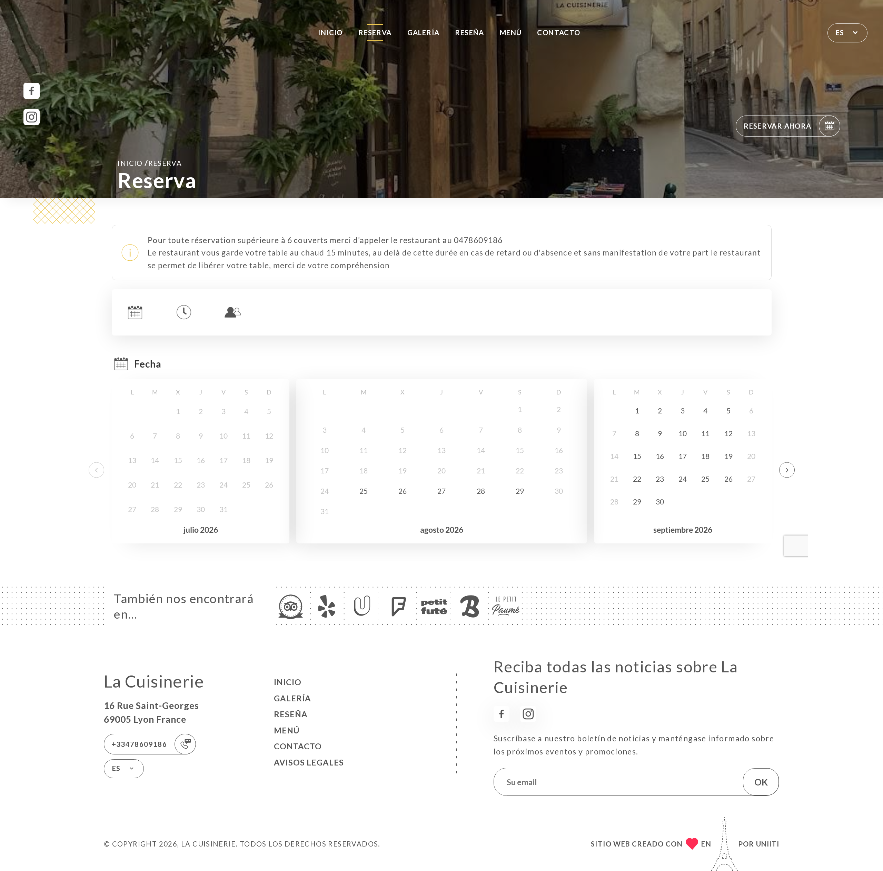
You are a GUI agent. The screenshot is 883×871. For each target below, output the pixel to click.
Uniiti (767, 844)
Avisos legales (309, 762)
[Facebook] (31, 91)
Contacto (558, 32)
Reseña (469, 32)
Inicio (330, 32)
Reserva (375, 32)
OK (761, 782)
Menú (511, 32)
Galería (423, 32)
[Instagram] (31, 117)
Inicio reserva (150, 163)
